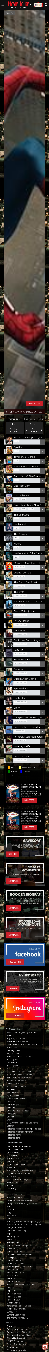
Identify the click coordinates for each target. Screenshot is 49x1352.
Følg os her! (14, 962)
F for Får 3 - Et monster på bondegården (24, 1224)
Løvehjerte (11, 1257)
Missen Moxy (12, 1276)
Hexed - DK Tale (14, 1297)
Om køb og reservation (17, 1329)
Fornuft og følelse (14, 1251)
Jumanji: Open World (16, 1315)
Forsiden (11, 1326)
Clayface (11, 1248)
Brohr (9, 1120)
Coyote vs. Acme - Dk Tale (18, 1173)
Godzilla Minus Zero (15, 1264)
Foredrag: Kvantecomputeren (20, 1132)
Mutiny (10, 1068)
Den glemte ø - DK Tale (17, 1227)
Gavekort (21, 419)
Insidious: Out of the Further (19, 1071)
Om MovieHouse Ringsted (18, 1332)
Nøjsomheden (13, 1053)
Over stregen (12, 1270)
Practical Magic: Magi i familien (20, 1170)
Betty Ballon (12, 1215)
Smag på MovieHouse (17, 1344)
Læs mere (13, 881)
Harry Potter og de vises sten (20, 1077)
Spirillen (10, 1035)
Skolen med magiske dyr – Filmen (22, 1032)
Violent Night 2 (13, 1303)
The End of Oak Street (16, 1080)
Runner (10, 1185)
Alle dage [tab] (33, 430)
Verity (9, 1218)
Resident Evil (12, 1182)
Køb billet (34, 403)
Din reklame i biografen (17, 1350)
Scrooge (11, 1279)
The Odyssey (32, 411)
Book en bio (12, 1347)
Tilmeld (12, 988)
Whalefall (11, 1239)
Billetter (29, 800)
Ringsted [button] (21, 3)
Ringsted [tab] (14, 430)
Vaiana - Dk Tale (14, 1084)
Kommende (7, 419)
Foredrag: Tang (13, 1138)
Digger (10, 1212)
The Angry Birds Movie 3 (17, 1318)
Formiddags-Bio (14, 1105)
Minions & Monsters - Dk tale (19, 1074)
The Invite (11, 1090)
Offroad (10, 1209)
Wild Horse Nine (14, 1294)
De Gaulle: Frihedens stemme (20, 1254)
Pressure (11, 1102)
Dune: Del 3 (12, 1312)
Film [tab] (14, 424)
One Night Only (13, 1050)
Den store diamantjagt (16, 1230)
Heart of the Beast (15, 1194)
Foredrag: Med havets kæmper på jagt (24, 1129)
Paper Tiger (12, 1291)
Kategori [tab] (33, 424)
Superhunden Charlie (16, 1099)
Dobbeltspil (12, 1062)
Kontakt (32, 419)
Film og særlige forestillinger (19, 1335)
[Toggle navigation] (46, 5)
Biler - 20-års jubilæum (16, 1087)
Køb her (12, 854)
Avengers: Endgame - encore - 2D (21, 1200)
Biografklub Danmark (16, 1338)
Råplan (10, 1233)
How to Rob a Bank (15, 1273)
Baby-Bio (11, 1108)
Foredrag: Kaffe (14, 1135)
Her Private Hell (13, 1242)
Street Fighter (13, 1236)
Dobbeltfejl (11, 1117)
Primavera (11, 1114)
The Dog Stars (13, 1059)
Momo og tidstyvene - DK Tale (20, 1267)
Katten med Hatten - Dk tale (19, 1306)
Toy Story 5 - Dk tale (16, 1038)
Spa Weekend (13, 1093)
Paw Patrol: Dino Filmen (17, 1041)
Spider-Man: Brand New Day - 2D (21, 1056)
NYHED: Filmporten (15, 1341)
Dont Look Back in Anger (18, 1111)
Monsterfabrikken (14, 1197)
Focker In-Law (13, 1300)
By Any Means (13, 1096)
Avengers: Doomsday (16, 1309)
